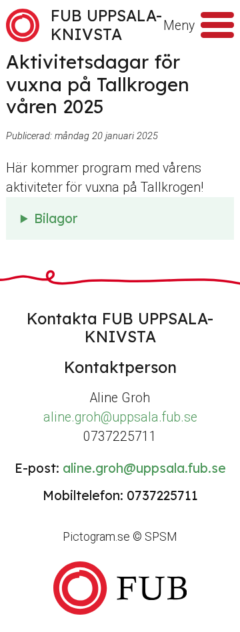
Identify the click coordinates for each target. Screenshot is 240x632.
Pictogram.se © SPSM (120, 536)
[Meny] (217, 25)
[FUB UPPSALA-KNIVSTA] (120, 587)
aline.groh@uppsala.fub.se (120, 417)
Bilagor (55, 218)
